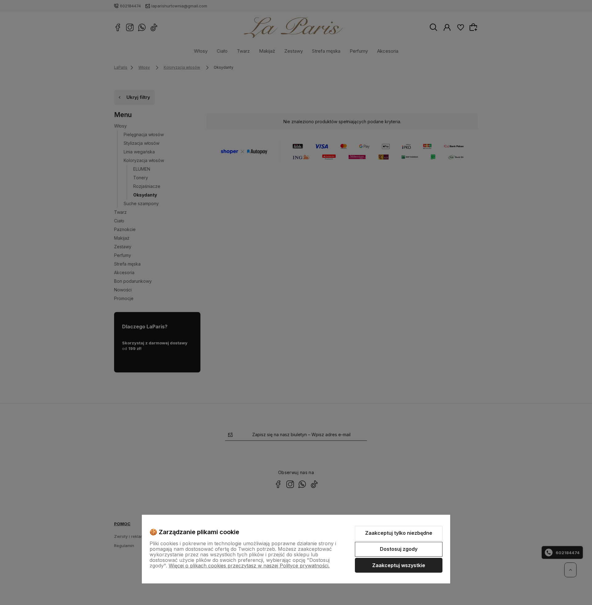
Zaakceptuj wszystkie (398, 565)
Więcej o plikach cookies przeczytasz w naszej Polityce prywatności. (249, 565)
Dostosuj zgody (398, 549)
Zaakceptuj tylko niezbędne (398, 533)
